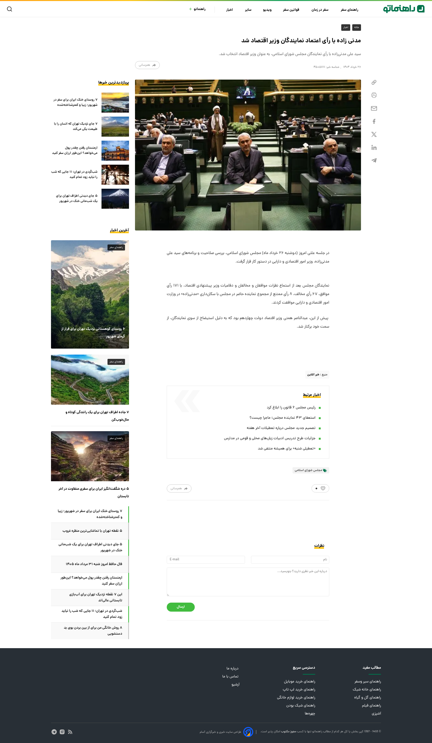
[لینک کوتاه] (374, 82)
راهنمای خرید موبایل (299, 682)
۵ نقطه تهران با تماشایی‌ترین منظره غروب (92, 531)
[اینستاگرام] (62, 732)
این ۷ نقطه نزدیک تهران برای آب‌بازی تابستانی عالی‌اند (95, 597)
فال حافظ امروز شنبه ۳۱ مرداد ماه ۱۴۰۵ (94, 564)
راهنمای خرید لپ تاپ (299, 690)
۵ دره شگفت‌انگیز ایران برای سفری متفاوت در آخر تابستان (93, 492)
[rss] (70, 732)
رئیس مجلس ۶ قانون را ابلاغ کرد (291, 408)
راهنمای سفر (350, 10)
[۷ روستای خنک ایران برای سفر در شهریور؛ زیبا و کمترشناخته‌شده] (115, 103)
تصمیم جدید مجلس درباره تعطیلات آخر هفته (281, 428)
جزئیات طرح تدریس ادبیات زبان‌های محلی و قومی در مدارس (270, 438)
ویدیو (267, 10)
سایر (248, 10)
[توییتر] (374, 134)
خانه (356, 28)
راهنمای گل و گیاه (367, 698)
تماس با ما (231, 677)
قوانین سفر (291, 10)
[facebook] (374, 121)
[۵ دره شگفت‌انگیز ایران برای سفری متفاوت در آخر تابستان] (90, 456)
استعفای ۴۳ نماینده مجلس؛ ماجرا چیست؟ (283, 418)
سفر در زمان (320, 10)
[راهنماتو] (403, 9)
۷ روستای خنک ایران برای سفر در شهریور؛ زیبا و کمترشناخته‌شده (76, 102)
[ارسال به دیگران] (374, 108)
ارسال (181, 607)
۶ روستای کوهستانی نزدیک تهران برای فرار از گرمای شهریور (93, 332)
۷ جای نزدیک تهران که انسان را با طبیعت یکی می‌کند (76, 126)
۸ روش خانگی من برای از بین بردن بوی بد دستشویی (93, 631)
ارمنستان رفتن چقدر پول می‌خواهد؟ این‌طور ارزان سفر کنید (75, 150)
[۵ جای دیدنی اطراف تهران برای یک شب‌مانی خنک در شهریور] (115, 199)
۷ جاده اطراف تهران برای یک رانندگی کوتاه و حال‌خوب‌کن (97, 416)
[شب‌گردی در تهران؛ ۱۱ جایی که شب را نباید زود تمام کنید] (115, 175)
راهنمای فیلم (371, 706)
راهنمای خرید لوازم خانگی (296, 698)
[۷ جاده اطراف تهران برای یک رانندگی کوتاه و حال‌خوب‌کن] (90, 380)
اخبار (230, 10)
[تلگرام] (374, 160)
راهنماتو (200, 9)
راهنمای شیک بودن (300, 706)
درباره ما (233, 669)
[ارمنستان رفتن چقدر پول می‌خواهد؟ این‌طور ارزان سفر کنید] (115, 151)
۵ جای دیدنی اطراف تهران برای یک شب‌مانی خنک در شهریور (77, 198)
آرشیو (236, 685)
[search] (11, 9)
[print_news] (374, 95)
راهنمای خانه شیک (367, 690)
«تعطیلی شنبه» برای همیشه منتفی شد (287, 449)
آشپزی (376, 714)
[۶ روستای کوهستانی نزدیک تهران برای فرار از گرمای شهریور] (90, 294)
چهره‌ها (310, 714)
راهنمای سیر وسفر (367, 682)
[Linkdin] (374, 147)
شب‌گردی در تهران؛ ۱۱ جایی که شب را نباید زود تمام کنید (74, 174)
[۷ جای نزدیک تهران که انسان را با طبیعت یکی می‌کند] (115, 127)
